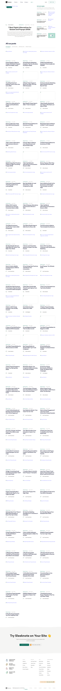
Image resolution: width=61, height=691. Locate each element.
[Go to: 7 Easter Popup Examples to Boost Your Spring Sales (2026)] (51, 35)
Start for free (52, 2)
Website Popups (39, 12)
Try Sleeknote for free (24, 644)
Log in (46, 2)
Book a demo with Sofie (36, 644)
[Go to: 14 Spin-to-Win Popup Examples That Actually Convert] (51, 14)
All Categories (8, 46)
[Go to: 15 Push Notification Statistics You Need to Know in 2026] (51, 28)
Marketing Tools (21, 46)
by (10, 67)
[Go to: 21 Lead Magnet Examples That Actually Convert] (51, 21)
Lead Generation (39, 26)
